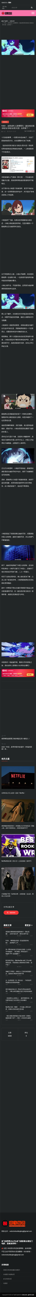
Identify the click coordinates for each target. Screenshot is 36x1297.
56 (20, 1020)
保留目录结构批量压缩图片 (11, 1270)
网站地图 (4, 7)
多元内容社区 (7, 1279)
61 (20, 1011)
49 (20, 984)
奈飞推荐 (5, 21)
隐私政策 (24, 1294)
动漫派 (5, 1283)
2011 (19, 944)
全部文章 (12, 21)
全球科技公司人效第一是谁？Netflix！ (13, 793)
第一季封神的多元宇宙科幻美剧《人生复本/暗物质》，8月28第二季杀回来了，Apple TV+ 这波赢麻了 (18, 952)
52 (20, 1002)
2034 (19, 975)
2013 (19, 966)
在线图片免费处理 (8, 1274)
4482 (30, 131)
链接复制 (12, 912)
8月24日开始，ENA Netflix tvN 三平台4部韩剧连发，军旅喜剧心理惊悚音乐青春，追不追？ (19, 963)
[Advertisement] (18, 88)
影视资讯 (5, 122)
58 (20, 993)
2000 (19, 936)
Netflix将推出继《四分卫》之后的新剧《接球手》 (17, 861)
